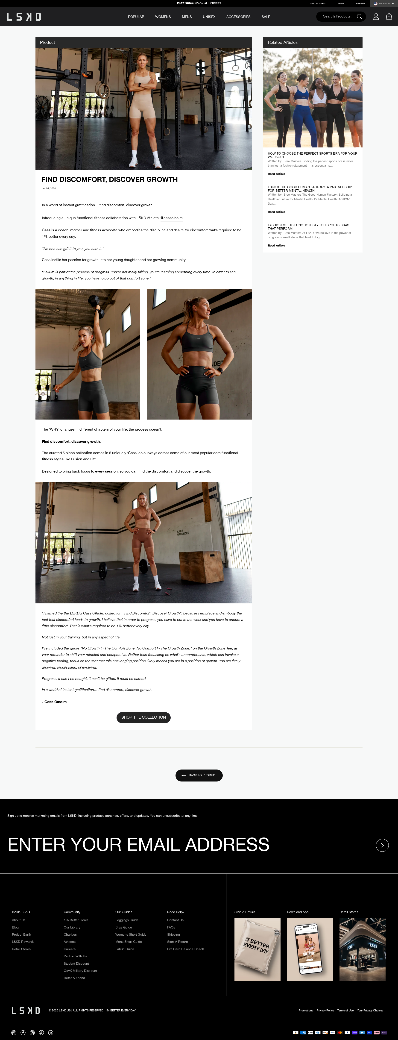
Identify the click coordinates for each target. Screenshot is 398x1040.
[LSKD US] (23, 17)
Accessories (238, 17)
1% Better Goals (76, 920)
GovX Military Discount (80, 970)
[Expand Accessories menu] (253, 16)
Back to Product (202, 775)
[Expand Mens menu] (195, 16)
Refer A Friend (74, 978)
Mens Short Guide (128, 941)
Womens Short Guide (130, 934)
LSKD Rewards (23, 941)
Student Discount (76, 963)
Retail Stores (21, 949)
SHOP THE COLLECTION (143, 717)
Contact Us (175, 920)
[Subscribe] (384, 845)
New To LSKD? (318, 4)
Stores (341, 4)
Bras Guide (123, 927)
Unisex (209, 17)
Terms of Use (345, 1010)
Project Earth (21, 934)
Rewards (360, 4)
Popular (136, 17)
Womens (163, 17)
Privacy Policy (325, 1010)
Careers (70, 949)
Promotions (306, 1010)
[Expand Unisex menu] (218, 16)
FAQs (171, 927)
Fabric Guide (124, 949)
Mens (187, 17)
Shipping (173, 934)
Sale (266, 17)
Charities (70, 934)
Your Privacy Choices (370, 1010)
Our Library (72, 927)
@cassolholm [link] (172, 218)
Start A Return (177, 941)
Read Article (276, 173)
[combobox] (339, 17)
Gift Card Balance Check (185, 949)
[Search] (361, 16)
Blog (15, 927)
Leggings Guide (126, 920)
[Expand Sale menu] (273, 16)
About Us (18, 920)
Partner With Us (75, 956)
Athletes (70, 941)
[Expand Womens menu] (174, 16)
